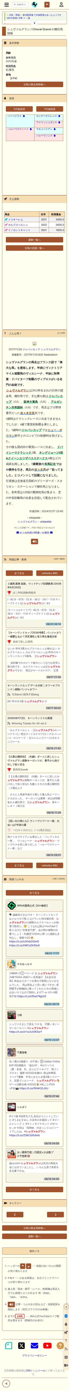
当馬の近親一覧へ (34, 248)
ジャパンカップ (31, 349)
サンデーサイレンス (46, 116)
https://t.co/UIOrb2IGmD (24, 941)
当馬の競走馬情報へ (34, 84)
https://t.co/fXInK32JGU (33, 1088)
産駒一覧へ (34, 239)
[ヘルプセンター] (60, 1345)
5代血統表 (19, 108)
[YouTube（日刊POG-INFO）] (47, 1345)
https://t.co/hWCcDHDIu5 (24, 945)
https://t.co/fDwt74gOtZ (31, 996)
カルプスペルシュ (18, 224)
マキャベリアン (44, 129)
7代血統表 (49, 108)
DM (28, 1370)
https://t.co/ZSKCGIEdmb (24, 1135)
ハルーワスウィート (18, 129)
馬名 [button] (7, 214)
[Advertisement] (34, 166)
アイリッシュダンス (46, 122)
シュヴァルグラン (51, 349)
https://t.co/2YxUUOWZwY (25, 1031)
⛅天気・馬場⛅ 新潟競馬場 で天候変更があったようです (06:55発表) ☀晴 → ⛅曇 (34, 16)
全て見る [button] (19, 573)
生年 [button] (43, 214)
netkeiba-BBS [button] (50, 573)
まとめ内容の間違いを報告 (34, 532)
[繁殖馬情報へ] (23, 116)
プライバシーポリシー (34, 1355)
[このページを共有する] (6, 1383)
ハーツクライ (15, 116)
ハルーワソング (44, 135)
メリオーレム (15, 219)
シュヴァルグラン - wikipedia (34, 521)
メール (41, 1370)
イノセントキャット (19, 229)
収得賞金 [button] (56, 214)
